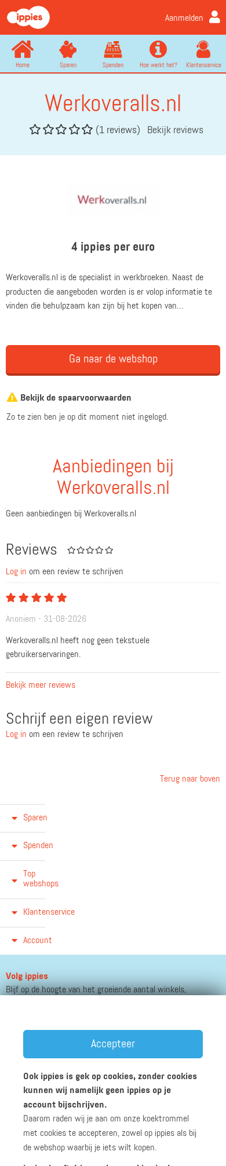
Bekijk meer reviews (40, 685)
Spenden (113, 65)
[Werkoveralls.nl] (113, 200)
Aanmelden (184, 18)
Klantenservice (203, 65)
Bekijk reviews (175, 130)
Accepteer (113, 1044)
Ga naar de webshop (113, 359)
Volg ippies (27, 976)
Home (23, 65)
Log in (16, 572)
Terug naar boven (189, 779)
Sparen (68, 65)
